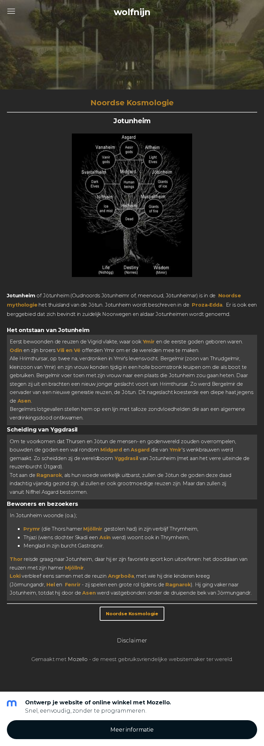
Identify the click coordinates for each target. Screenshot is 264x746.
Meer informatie (132, 729)
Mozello (78, 659)
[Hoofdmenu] (11, 11)
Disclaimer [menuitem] (132, 640)
